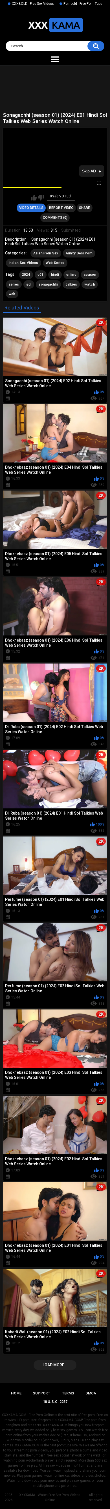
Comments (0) (55, 218)
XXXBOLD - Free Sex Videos (33, 4)
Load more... (55, 1365)
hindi (55, 275)
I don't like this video (41, 197)
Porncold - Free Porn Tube (82, 4)
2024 (26, 275)
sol (28, 284)
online (71, 275)
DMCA (90, 1393)
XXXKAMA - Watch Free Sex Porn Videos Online (49, 1497)
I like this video (34, 197)
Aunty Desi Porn (79, 253)
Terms (68, 1393)
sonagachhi (48, 284)
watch (89, 284)
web (12, 294)
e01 (41, 275)
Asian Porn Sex (45, 253)
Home (16, 1393)
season (90, 275)
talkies (71, 284)
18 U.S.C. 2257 (55, 1401)
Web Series (55, 263)
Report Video (61, 208)
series (14, 284)
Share (84, 208)
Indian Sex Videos (23, 263)
